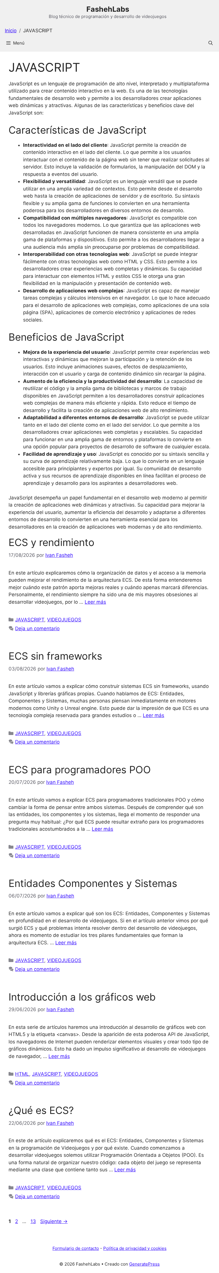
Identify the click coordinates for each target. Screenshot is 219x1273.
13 (33, 1221)
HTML (22, 1074)
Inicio (11, 30)
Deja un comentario (37, 628)
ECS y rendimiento (51, 542)
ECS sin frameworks (55, 656)
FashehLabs (107, 9)
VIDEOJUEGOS (64, 620)
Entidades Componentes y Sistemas (93, 883)
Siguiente (54, 1221)
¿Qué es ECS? (41, 1110)
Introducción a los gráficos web (82, 997)
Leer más (95, 602)
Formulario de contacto (75, 1248)
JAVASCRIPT (29, 620)
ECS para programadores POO (80, 770)
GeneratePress (144, 1264)
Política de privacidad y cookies (135, 1248)
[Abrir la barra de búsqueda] (210, 43)
